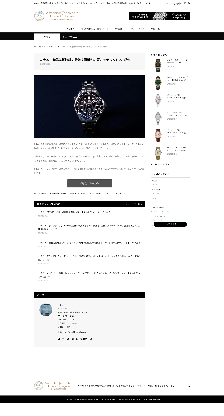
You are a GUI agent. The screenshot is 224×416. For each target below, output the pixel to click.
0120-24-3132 (68, 316)
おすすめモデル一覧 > (160, 164)
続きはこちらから (89, 183)
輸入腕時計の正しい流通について (94, 29)
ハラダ (47, 37)
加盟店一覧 (155, 29)
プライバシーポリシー (169, 386)
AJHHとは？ (69, 29)
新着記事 (118, 29)
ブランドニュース (137, 29)
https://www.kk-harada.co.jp (75, 332)
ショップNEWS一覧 (132, 204)
